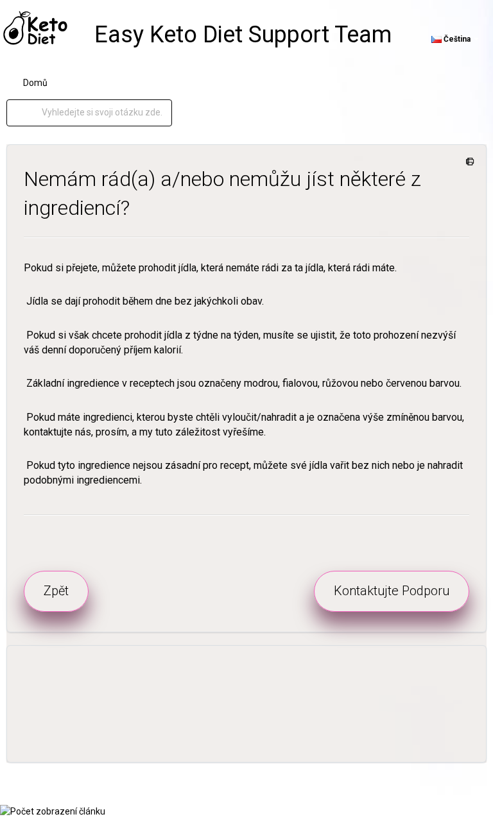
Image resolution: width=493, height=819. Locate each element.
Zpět (56, 590)
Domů (35, 83)
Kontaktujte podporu (391, 590)
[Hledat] (31, 113)
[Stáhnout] (222, 403)
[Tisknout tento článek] (467, 162)
